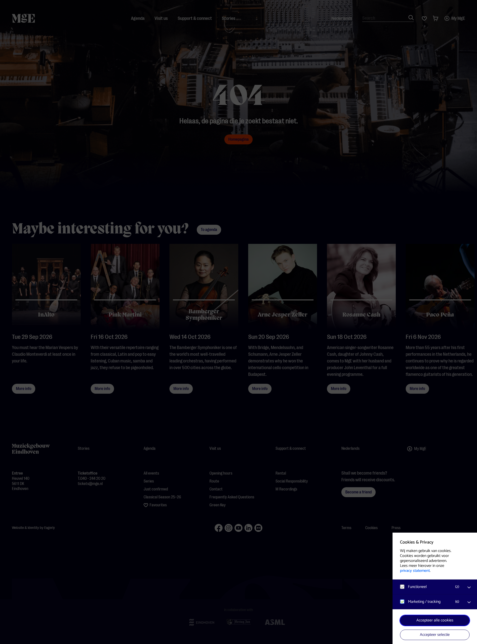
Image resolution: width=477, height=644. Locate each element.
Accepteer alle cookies (434, 620)
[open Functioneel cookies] (469, 587)
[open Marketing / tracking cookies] (469, 602)
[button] (430, 586)
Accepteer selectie (435, 634)
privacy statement (415, 570)
